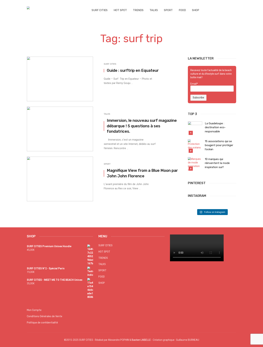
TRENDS (138, 10)
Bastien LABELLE (141, 339)
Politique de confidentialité (42, 322)
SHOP (195, 10)
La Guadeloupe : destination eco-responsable (215, 127)
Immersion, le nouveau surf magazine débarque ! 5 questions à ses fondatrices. (142, 126)
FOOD (182, 10)
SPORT (168, 10)
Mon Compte (34, 310)
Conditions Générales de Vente (44, 316)
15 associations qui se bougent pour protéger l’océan (219, 145)
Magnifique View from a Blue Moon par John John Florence (142, 173)
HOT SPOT (120, 10)
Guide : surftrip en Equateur (133, 70)
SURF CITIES (100, 10)
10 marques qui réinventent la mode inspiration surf (217, 163)
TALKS (154, 10)
